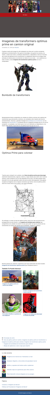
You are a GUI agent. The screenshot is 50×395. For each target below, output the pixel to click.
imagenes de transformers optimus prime (35, 342)
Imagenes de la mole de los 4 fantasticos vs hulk (19, 356)
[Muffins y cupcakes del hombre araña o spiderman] (4, 367)
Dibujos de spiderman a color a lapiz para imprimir (17, 345)
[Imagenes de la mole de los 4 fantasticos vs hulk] (4, 358)
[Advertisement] (25, 27)
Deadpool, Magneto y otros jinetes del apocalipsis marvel (22, 361)
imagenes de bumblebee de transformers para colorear (18, 343)
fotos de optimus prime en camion (13, 340)
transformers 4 (13, 122)
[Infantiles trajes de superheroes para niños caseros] (4, 371)
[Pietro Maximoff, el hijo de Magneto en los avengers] (4, 375)
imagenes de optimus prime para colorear (13, 342)
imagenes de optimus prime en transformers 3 (34, 340)
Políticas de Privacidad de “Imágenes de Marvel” (14, 387)
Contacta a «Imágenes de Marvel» (11, 384)
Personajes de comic (9, 338)
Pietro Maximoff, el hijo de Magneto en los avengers (20, 374)
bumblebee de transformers (35, 120)
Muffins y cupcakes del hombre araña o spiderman (20, 365)
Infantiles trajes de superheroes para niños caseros (20, 369)
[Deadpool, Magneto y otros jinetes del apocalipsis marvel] (4, 362)
